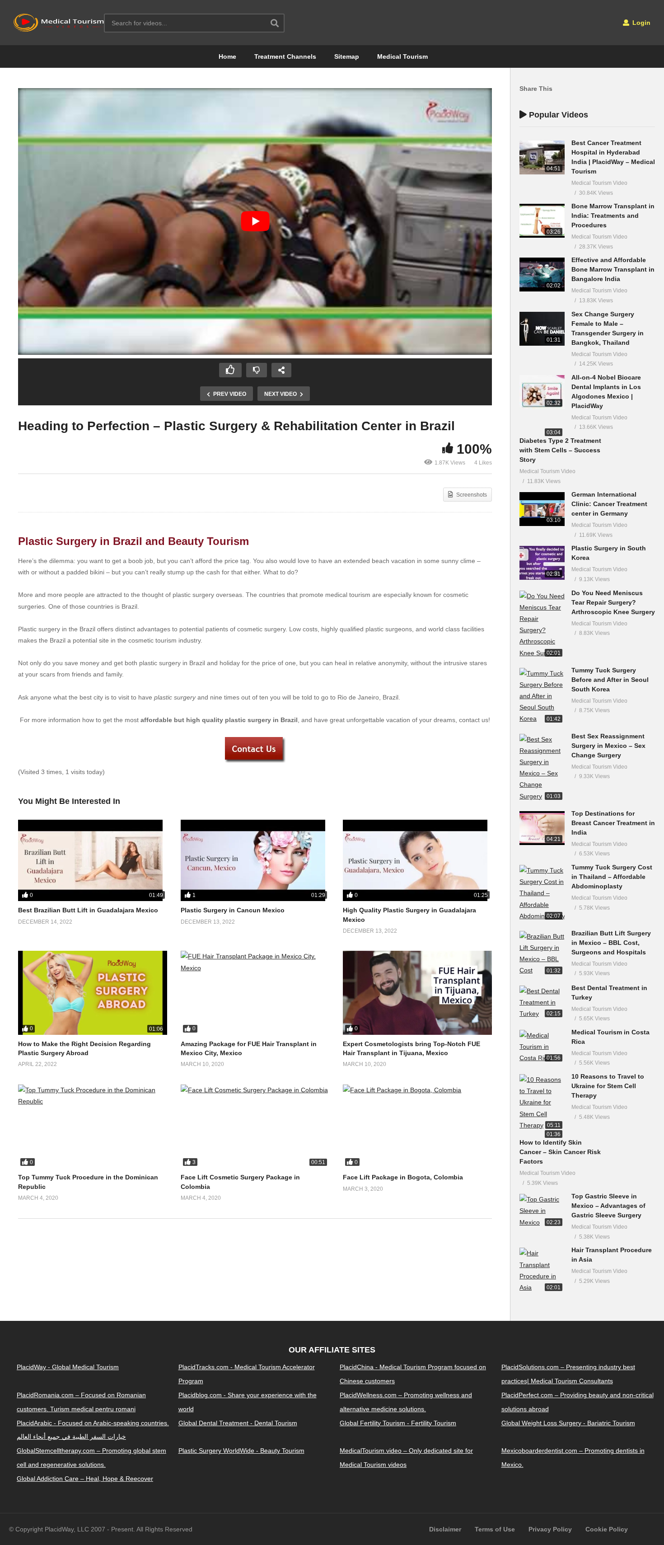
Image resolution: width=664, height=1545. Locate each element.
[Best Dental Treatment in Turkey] (542, 1003)
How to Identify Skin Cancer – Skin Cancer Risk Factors (560, 1152)
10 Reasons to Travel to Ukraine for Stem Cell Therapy (607, 1086)
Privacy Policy (550, 1529)
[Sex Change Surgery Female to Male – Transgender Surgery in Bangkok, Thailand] (542, 329)
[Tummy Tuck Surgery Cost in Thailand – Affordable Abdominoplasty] (542, 893)
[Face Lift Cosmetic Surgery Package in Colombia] (255, 1126)
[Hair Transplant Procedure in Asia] (542, 1270)
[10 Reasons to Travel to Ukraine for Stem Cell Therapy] (542, 1102)
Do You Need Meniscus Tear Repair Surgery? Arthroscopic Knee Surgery (613, 602)
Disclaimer (445, 1529)
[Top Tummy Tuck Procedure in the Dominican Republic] (92, 1126)
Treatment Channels (285, 56)
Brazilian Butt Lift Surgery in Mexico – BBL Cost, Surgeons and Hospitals (611, 943)
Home (227, 56)
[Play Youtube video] (255, 221)
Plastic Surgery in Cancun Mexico (233, 910)
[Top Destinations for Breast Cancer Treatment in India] (542, 828)
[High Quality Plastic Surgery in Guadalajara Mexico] (417, 860)
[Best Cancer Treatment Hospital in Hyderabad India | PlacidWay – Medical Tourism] (542, 157)
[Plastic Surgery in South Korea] (542, 563)
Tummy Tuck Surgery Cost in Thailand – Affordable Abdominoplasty (611, 877)
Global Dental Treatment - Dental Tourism (237, 1423)
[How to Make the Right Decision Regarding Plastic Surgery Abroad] (92, 992)
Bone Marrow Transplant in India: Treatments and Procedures (613, 215)
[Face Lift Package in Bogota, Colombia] (417, 1126)
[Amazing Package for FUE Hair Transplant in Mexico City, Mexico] (255, 992)
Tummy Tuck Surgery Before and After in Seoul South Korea (610, 680)
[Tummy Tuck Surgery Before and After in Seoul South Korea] (542, 696)
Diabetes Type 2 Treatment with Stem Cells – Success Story (560, 450)
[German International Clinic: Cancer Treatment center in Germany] (542, 509)
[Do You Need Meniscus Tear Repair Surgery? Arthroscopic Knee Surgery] (542, 625)
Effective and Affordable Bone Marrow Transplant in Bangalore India (613, 269)
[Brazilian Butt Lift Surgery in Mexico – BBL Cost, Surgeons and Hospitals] (542, 954)
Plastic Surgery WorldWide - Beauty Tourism (241, 1450)
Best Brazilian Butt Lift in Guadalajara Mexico (88, 910)
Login (640, 22)
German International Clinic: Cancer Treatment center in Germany (609, 504)
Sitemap (346, 56)
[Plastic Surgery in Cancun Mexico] (255, 860)
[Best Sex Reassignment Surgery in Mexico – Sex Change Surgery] (542, 768)
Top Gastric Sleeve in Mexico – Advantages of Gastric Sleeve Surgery (608, 1206)
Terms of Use (495, 1529)
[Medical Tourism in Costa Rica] (542, 1047)
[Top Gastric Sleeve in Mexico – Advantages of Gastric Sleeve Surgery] (542, 1211)
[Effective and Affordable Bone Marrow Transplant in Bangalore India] (542, 274)
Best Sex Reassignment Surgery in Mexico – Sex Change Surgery (608, 746)
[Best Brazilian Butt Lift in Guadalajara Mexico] (92, 860)
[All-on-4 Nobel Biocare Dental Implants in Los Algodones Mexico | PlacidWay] (542, 392)
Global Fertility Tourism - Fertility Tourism (398, 1423)
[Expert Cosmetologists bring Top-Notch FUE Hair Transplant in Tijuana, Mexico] (417, 992)
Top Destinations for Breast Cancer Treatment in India (613, 823)
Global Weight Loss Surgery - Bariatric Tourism (568, 1423)
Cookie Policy (606, 1529)
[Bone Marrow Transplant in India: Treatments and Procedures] (542, 221)
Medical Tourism (402, 56)
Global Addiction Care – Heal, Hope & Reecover (85, 1478)
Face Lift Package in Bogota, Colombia (403, 1177)
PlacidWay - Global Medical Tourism (68, 1367)
